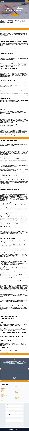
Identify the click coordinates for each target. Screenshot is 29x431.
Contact (27, 1)
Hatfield (2, 396)
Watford (16, 393)
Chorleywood (16, 399)
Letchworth (2, 397)
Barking (7, 352)
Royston (2, 391)
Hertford (2, 389)
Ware (5, 352)
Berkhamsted (16, 398)
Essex (1, 352)
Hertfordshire (16, 392)
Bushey (16, 391)
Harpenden (16, 386)
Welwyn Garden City (4, 395)
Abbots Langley (17, 390)
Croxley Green (17, 396)
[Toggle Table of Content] (8, 31)
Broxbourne (2, 390)
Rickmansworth (17, 397)
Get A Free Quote (14, 381)
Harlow (3, 352)
